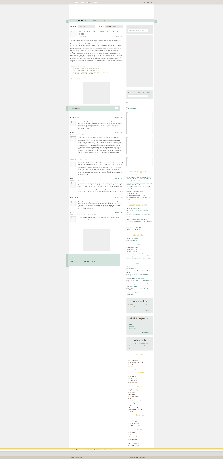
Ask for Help (131, 358)
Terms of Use (79, 449)
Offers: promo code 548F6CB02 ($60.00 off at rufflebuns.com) (138, 289)
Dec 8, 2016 (119, 117)
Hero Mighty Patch (136, 181)
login (79, 261)
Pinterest (86, 2)
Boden (132, 294)
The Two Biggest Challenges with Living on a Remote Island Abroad (139, 183)
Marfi (130, 324)
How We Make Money (134, 443)
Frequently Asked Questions (135, 362)
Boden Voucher (133, 240)
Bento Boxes (131, 392)
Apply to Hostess (132, 435)
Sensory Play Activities (134, 403)
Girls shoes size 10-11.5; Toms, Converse (141, 258)
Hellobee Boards (86, 12)
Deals (101, 20)
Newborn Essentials (133, 396)
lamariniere (74, 197)
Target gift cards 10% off (138, 278)
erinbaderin (74, 117)
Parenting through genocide (133, 225)
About (71, 449)
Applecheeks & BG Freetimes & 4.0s (140, 256)
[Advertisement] (96, 93)
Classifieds (91, 20)
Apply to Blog (131, 432)
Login (141, 2)
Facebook (79, 2)
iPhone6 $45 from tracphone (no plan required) (137, 275)
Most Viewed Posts (133, 369)
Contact (98, 449)
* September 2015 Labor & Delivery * (84, 73)
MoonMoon (132, 326)
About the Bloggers (133, 421)
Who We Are (131, 419)
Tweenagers (134, 189)
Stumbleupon (102, 108)
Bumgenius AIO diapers (137, 245)
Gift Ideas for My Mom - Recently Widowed (137, 210)
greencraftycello (133, 307)
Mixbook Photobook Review (138, 195)
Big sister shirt (135, 251)
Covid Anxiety (135, 193)
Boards (81, 20)
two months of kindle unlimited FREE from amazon (139, 271)
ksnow (72, 132)
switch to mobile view (76, 457)
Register (149, 2)
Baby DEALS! (133, 286)
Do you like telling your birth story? (85, 70)
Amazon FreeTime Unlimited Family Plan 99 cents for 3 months (139, 267)
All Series (130, 411)
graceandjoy (132, 328)
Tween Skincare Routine (137, 191)
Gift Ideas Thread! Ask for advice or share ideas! (138, 214)
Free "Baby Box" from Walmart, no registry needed (139, 281)
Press (112, 449)
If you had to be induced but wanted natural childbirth (90, 72)
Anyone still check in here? (133, 208)
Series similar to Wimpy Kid (133, 227)
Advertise (105, 449)
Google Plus (71, 2)
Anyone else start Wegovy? (133, 229)
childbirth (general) (111, 26)
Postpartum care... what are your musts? (86, 68)
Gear (108, 20)
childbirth (82, 26)
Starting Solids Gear (133, 407)
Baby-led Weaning (133, 390)
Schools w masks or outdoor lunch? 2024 (136, 219)
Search (130, 92)
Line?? (128, 212)
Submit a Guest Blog (133, 437)
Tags (138, 92)
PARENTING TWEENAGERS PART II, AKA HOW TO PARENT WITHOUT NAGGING (138, 177)
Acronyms (131, 366)
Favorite (113, 108)
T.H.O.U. (73, 212)
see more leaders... (146, 310)
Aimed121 (83, 36)
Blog (73, 20)
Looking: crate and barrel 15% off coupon (141, 284)
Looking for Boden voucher (138, 243)
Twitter (73, 2)
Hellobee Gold (132, 376)
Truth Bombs (74, 158)
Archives (146, 92)
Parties (130, 398)
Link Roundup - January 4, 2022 (142, 186)
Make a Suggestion (133, 360)
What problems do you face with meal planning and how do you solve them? (139, 222)
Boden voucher (134, 247)
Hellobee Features (132, 380)
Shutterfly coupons (135, 292)
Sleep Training (132, 405)
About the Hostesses (133, 423)
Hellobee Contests (133, 382)
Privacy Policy (89, 449)
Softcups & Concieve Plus (137, 253)
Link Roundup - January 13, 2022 (142, 175)
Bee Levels (131, 364)
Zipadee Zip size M (136, 238)
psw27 (72, 178)
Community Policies (133, 445)
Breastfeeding (131, 394)
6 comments (75, 108)
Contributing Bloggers (134, 425)
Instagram (92, 2)
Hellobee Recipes (132, 378)
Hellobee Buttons (132, 439)
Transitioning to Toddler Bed (135, 409)
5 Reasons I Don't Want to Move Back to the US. (138, 198)
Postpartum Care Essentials (135, 401)
